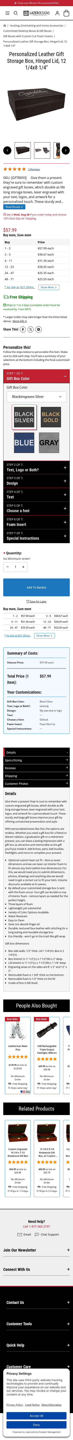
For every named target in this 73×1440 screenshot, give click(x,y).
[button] (23, 150)
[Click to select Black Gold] (50, 417)
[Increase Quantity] (23, 567)
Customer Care (18, 1366)
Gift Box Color (17, 387)
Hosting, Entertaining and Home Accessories (36, 25)
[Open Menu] (7, 13)
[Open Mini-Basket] (65, 13)
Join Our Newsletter (19, 1250)
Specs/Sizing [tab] (13, 760)
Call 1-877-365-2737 (36, 1226)
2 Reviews (34, 169)
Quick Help (15, 1345)
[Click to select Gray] (49, 442)
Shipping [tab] (11, 776)
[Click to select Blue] (24, 442)
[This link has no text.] (23, 329)
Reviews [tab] (10, 768)
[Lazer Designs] (36, 13)
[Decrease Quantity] (7, 567)
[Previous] (7, 150)
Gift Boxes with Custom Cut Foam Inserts (28, 36)
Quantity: (14, 553)
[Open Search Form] (16, 13)
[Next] (66, 150)
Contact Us (15, 1302)
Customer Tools (19, 1323)
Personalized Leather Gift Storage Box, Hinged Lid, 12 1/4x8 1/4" (35, 43)
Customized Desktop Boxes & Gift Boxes (27, 31)
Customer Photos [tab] (16, 784)
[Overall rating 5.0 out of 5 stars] (14, 170)
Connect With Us (16, 1269)
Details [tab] (11, 752)
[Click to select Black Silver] (24, 417)
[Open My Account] (57, 13)
